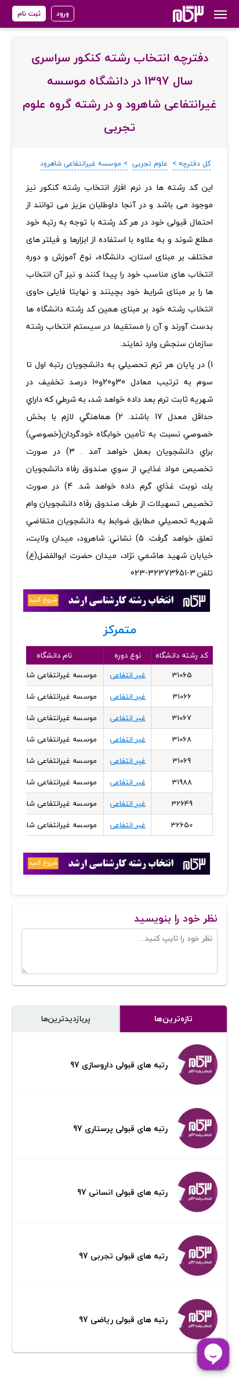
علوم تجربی (150, 163)
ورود (62, 14)
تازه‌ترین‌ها (173, 1018)
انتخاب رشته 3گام (173, 14)
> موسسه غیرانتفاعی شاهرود (84, 163)
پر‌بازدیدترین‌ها (65, 1018)
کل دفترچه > (191, 163)
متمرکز (119, 629)
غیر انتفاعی (128, 675)
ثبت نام (29, 14)
